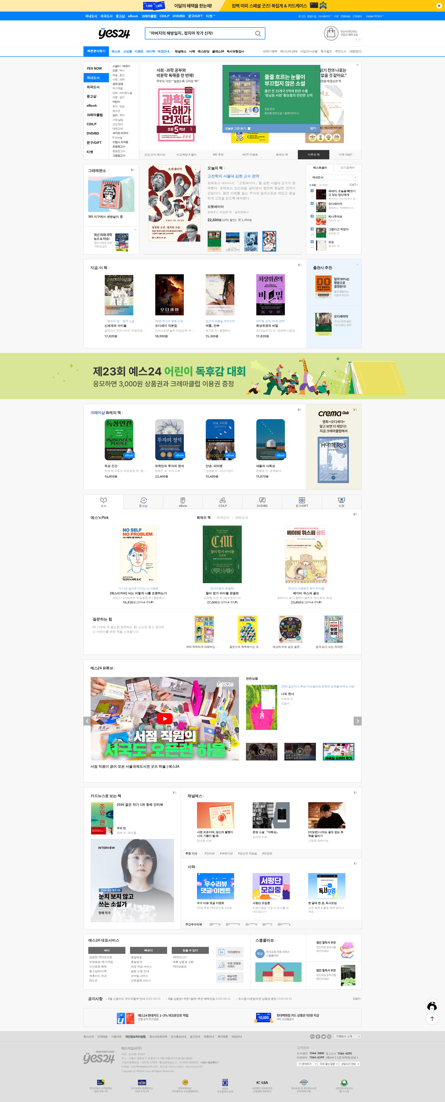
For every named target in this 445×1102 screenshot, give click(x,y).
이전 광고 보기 (356, 40)
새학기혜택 (270, 51)
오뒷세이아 (215, 206)
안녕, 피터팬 (214, 466)
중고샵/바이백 (98, 971)
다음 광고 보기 (360, 40)
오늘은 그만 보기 (236, 128)
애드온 (93, 980)
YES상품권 (180, 966)
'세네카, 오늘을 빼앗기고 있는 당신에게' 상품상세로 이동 (334, 195)
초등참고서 (118, 146)
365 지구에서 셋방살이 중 (105, 216)
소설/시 (116, 66)
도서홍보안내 (178, 1036)
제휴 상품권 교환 (183, 962)
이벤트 (139, 51)
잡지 (121, 97)
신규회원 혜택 (98, 966)
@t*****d (215, 924)
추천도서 (340, 51)
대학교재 (117, 128)
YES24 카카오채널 (312, 1036)
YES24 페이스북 (318, 1036)
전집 (121, 106)
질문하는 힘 (102, 619)
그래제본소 (97, 170)
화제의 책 (105, 413)
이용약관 (116, 1036)
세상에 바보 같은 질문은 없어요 (292, 646)
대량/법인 (355, 51)
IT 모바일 (117, 137)
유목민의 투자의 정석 (169, 466)
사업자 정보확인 (208, 1062)
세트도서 (241, 517)
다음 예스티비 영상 (358, 721)
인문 (115, 70)
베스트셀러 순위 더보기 (353, 184)
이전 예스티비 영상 (87, 721)
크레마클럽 (95, 115)
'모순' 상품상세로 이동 (334, 246)
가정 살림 (117, 119)
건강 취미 (117, 124)
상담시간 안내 (350, 1064)
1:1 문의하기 (307, 1064)
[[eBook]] (120, 439)
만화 (115, 93)
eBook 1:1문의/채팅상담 (341, 1057)
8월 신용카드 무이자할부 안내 (134, 998)
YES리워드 (230, 965)
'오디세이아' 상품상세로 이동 (334, 208)
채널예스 (195, 796)
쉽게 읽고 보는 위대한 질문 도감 (335, 646)
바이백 (150, 51)
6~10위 (324, 185)
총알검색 (136, 962)
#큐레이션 (226, 853)
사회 (115, 79)
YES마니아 (180, 957)
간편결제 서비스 (141, 980)
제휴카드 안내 (98, 975)
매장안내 (163, 51)
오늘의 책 (215, 168)
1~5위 (312, 185)
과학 (121, 79)
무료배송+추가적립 (101, 962)
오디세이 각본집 (166, 325)
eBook (92, 105)
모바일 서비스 (139, 975)
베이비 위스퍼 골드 (306, 593)
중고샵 (91, 96)
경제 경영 (117, 84)
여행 (115, 97)
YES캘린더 (230, 952)
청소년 (116, 110)
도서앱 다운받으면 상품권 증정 (265, 998)
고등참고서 (118, 155)
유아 (115, 106)
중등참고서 (118, 151)
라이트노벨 (125, 93)
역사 (121, 70)
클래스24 (218, 51)
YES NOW (94, 68)
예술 (115, 75)
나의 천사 (287, 694)
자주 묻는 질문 (328, 1064)
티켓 (90, 152)
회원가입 (311, 16)
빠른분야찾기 (96, 51)
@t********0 (233, 924)
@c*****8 (251, 924)
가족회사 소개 (348, 1036)
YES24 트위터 (323, 1036)
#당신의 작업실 (247, 853)
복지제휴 (223, 1036)
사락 (192, 51)
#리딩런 (267, 853)
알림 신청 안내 (140, 971)
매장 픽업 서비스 (141, 966)
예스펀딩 (203, 51)
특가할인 (326, 51)
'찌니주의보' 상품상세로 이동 (334, 220)
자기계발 (117, 88)
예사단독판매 (289, 51)
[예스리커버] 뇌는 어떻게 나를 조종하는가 (138, 593)
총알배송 (136, 957)
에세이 (126, 66)
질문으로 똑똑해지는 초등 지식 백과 (251, 646)
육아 (121, 115)
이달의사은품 (309, 51)
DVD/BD (93, 133)
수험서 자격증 (120, 142)
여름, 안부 (212, 325)
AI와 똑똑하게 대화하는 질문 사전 (207, 646)
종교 (121, 75)
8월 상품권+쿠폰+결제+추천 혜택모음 (199, 998)
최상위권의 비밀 (267, 325)
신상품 (127, 51)
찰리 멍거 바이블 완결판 (222, 593)
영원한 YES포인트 (100, 957)
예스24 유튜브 (101, 668)
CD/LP (91, 124)
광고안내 (195, 1036)
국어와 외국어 (120, 133)
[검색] (258, 33)
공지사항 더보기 (356, 998)
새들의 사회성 (265, 466)
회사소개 (88, 1036)
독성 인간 (111, 466)
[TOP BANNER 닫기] (439, 6)
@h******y (284, 924)
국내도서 (93, 78)
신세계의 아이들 (116, 325)
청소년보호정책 (158, 1036)
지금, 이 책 (98, 268)
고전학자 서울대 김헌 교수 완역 (233, 176)
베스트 (116, 51)
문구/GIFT (94, 142)
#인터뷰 (210, 853)
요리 (115, 115)
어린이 (116, 101)
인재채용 (102, 1036)
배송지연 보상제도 (230, 977)
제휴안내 (209, 1036)
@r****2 (267, 924)
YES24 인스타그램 (329, 1036)
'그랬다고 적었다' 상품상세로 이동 (334, 233)
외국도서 (93, 87)
